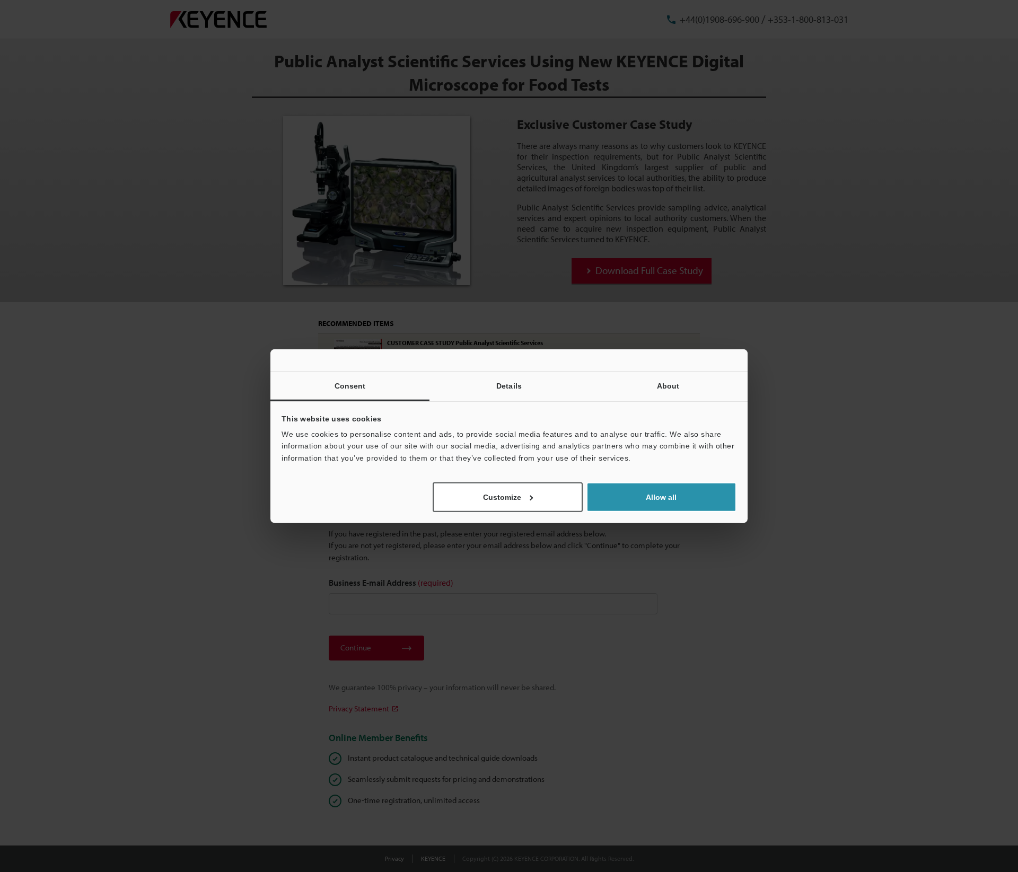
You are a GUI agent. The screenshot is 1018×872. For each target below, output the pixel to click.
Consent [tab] (350, 385)
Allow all (661, 497)
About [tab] (668, 385)
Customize (502, 497)
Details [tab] (509, 385)
